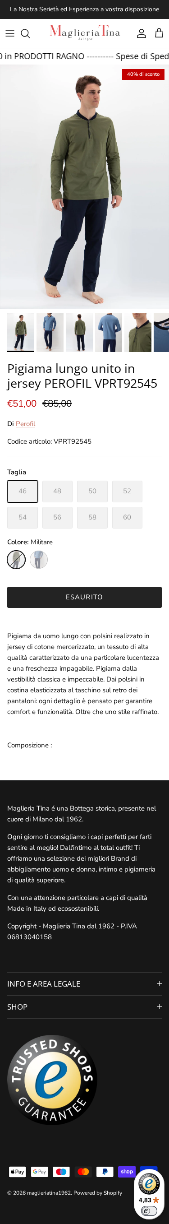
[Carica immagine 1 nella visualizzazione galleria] (84, 187)
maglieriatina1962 (49, 1192)
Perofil (25, 423)
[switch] (149, 1211)
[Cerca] (30, 33)
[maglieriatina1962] (84, 33)
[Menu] (10, 33)
